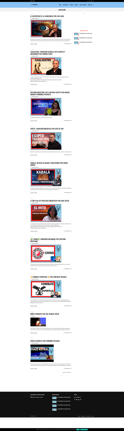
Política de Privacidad (88, 416)
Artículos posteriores (67, 372)
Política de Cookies (83, 416)
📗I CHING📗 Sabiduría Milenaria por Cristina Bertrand (48, 240)
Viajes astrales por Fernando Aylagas (45, 341)
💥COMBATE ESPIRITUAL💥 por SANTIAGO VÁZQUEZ (48, 277)
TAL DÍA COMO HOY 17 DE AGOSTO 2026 (85, 37)
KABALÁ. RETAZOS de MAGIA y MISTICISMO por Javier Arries (49, 164)
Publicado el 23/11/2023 (42, 167)
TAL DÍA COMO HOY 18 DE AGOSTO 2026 (85, 42)
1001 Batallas (65, 4)
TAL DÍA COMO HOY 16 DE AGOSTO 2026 (85, 33)
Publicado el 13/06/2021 (42, 243)
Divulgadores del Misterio (35, 18)
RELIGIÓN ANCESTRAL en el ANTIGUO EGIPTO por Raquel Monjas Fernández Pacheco (50, 93)
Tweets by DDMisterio (77, 397)
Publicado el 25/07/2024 (42, 18)
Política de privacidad (84, 429)
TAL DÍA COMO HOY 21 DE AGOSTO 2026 (63, 401)
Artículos (90, 4)
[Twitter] (76, 399)
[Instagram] (93, 1)
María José (33, 316)
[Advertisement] (84, 21)
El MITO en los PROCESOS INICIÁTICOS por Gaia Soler (49, 200)
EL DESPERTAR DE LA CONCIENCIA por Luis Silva (47, 16)
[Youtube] (91, 1)
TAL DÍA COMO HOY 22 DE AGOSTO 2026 (63, 397)
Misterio (76, 4)
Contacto (93, 416)
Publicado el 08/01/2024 (42, 56)
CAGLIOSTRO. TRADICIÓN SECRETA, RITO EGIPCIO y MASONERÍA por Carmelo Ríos (47, 52)
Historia (71, 4)
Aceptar (78, 429)
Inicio (60, 4)
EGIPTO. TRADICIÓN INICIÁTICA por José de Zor (46, 128)
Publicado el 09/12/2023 (42, 96)
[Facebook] (74, 399)
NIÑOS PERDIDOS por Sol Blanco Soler (44, 314)
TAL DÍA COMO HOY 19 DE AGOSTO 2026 (63, 405)
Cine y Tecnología (83, 4)
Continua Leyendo (33, 43)
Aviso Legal (79, 416)
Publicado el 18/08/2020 (39, 316)
